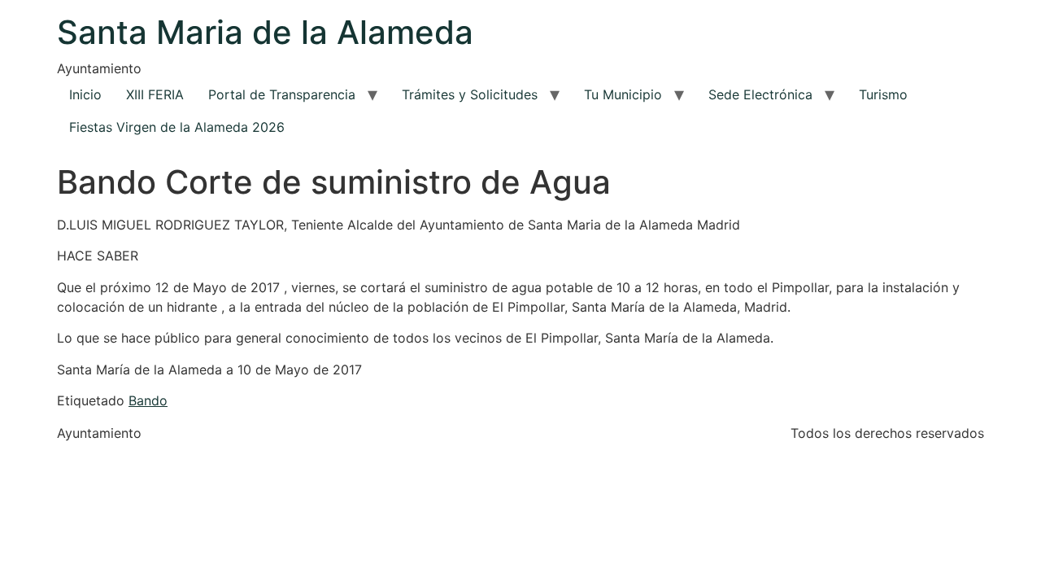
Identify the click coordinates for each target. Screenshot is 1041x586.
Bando (148, 400)
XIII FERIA (155, 94)
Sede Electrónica (760, 94)
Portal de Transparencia (281, 94)
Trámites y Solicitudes (470, 94)
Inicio (85, 94)
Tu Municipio (623, 94)
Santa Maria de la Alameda (265, 32)
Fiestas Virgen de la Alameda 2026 (177, 127)
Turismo (883, 94)
